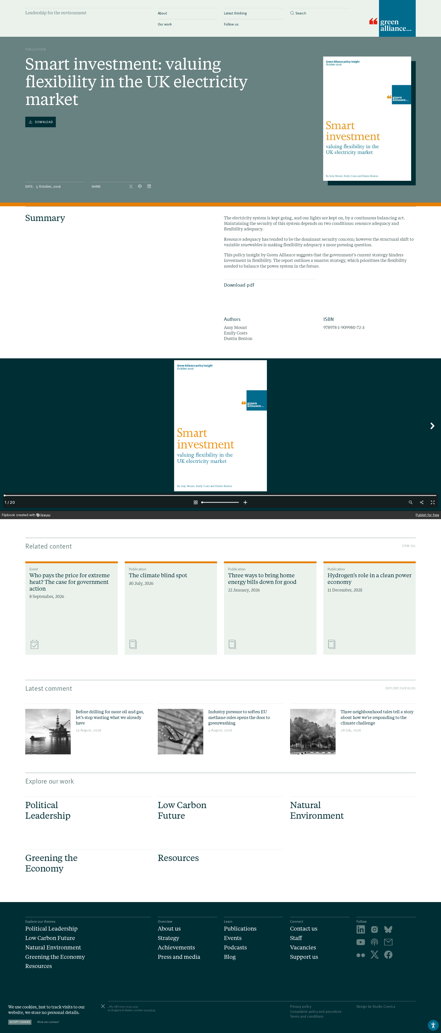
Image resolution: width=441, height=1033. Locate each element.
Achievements (176, 947)
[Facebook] (140, 186)
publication (35, 49)
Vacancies (303, 947)
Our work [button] (165, 23)
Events (233, 938)
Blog (230, 957)
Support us (304, 957)
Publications (240, 928)
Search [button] (300, 12)
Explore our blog (400, 688)
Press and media (179, 957)
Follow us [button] (231, 23)
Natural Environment (53, 947)
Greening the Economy (55, 957)
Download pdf (239, 284)
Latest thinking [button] (235, 12)
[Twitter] (131, 186)
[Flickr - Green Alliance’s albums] (360, 955)
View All (409, 545)
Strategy (168, 938)
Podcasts (235, 947)
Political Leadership (51, 928)
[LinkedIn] (149, 186)
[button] (319, 12)
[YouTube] (360, 943)
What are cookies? (48, 1022)
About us (169, 928)
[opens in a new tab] (374, 930)
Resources (38, 966)
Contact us (303, 928)
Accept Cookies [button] (20, 1022)
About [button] (162, 12)
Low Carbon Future (50, 938)
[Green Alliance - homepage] (392, 19)
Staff (296, 938)
